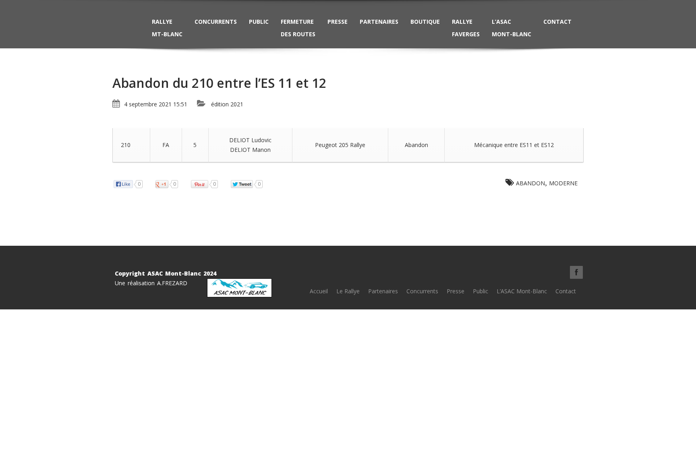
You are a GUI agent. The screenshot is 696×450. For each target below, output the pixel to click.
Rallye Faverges (466, 28)
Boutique (425, 21)
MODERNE (563, 183)
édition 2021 (227, 104)
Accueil (319, 291)
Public (259, 21)
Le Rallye (348, 291)
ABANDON (530, 183)
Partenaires (379, 21)
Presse (337, 21)
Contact (557, 21)
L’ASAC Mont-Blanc (511, 28)
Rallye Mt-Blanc (167, 28)
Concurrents (216, 21)
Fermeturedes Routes (298, 28)
